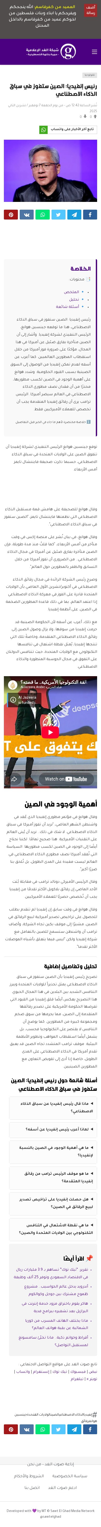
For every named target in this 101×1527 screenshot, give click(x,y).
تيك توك (59, 1372)
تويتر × (91, 1379)
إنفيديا (88, 1415)
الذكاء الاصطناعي (71, 1415)
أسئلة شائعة (67, 307)
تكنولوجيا (90, 75)
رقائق (85, 1421)
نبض (93, 1372)
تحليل (74, 300)
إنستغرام (41, 1372)
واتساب (23, 1372)
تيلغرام (77, 1379)
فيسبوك (78, 1372)
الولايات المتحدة (39, 1415)
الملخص (71, 293)
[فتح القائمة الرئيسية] (94, 52)
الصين (55, 1415)
